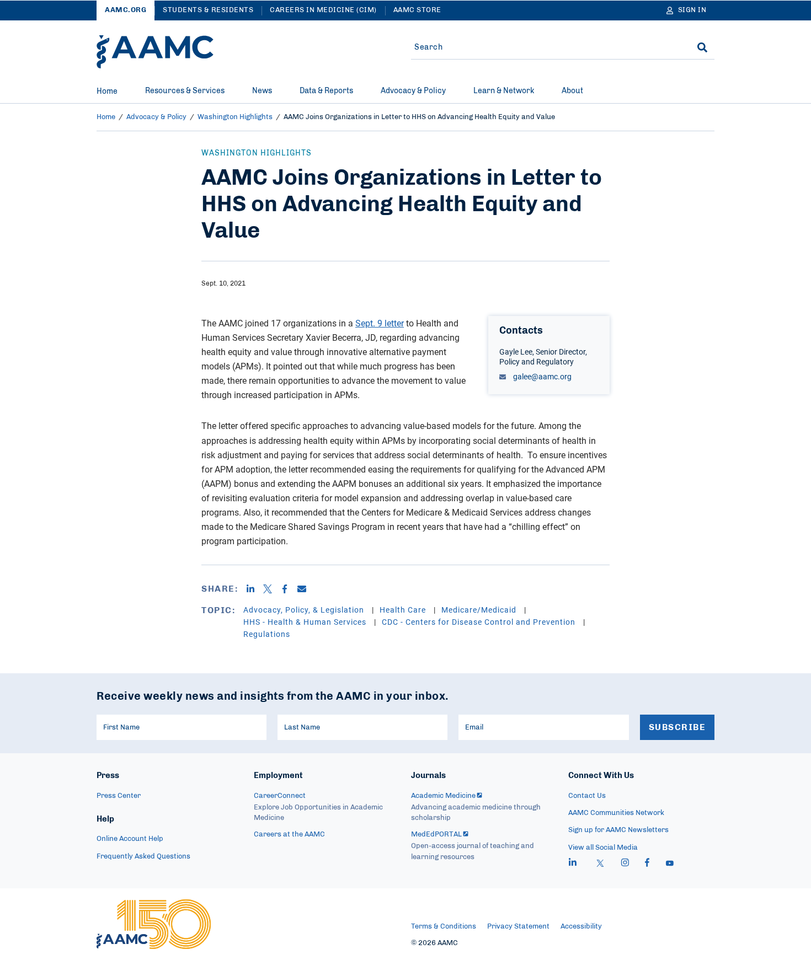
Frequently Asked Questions (143, 856)
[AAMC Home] (155, 51)
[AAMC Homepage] (154, 924)
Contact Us (587, 796)
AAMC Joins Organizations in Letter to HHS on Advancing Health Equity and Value (419, 117)
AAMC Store (417, 10)
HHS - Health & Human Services (306, 621)
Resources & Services (185, 91)
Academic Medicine (443, 796)
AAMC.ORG (125, 10)
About (572, 91)
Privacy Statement (518, 926)
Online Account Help (130, 839)
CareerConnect (280, 796)
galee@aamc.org (541, 376)
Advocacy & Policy (413, 91)
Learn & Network (503, 91)
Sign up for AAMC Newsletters (618, 830)
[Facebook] (288, 588)
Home (107, 91)
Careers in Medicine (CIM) (323, 10)
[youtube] (669, 864)
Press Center (119, 796)
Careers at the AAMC (289, 834)
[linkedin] (572, 864)
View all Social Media (603, 847)
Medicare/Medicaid (480, 609)
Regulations (266, 634)
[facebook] (647, 864)
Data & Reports (326, 91)
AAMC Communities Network (616, 813)
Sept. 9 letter (379, 323)
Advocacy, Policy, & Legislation (304, 609)
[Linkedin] (254, 588)
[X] (271, 588)
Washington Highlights (235, 117)
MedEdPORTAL (436, 834)
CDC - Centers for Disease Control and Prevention (480, 621)
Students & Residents (208, 10)
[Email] (305, 588)
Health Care (404, 609)
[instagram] (625, 864)
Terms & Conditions (443, 926)
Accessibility (581, 926)
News (262, 91)
